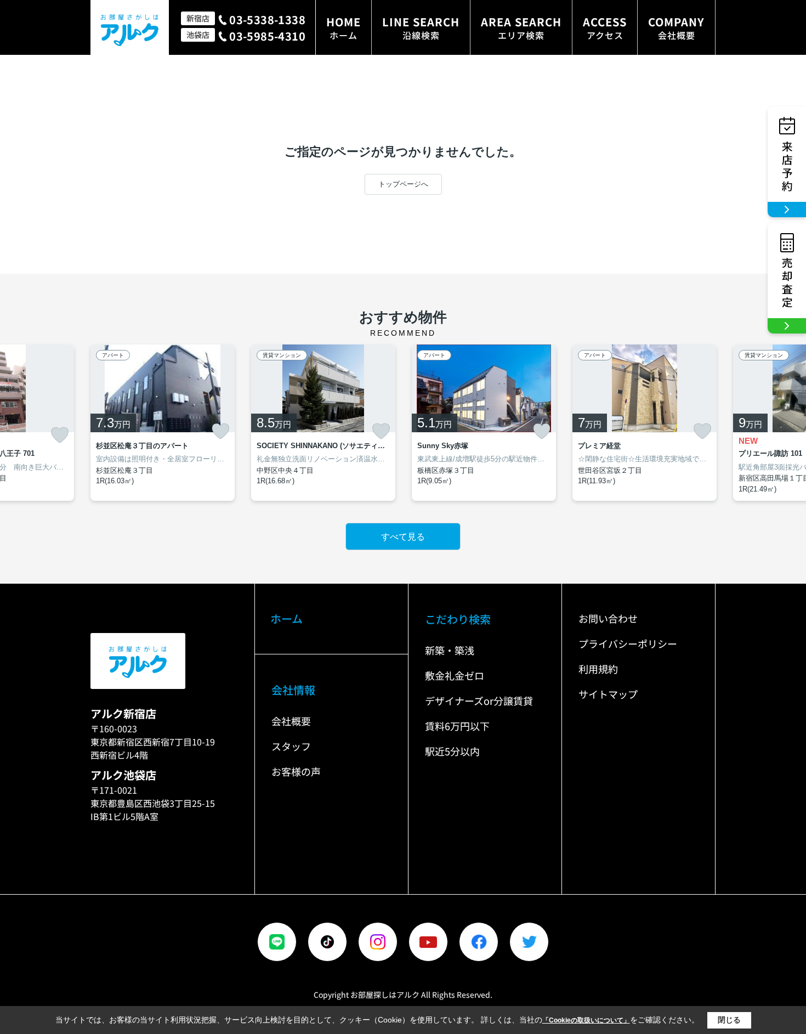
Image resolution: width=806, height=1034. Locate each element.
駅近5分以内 (452, 751)
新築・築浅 (449, 650)
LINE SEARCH (420, 28)
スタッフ (291, 746)
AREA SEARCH (521, 28)
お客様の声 (296, 771)
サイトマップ (608, 694)
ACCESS (605, 28)
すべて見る (403, 536)
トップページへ (403, 184)
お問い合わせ (608, 618)
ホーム (286, 618)
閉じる (729, 1019)
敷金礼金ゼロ (454, 675)
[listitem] (162, 422)
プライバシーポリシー (627, 643)
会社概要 (291, 721)
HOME (343, 28)
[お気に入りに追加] (60, 435)
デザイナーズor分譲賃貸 (479, 700)
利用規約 (598, 669)
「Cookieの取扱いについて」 (586, 1020)
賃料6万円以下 (457, 726)
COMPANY (676, 28)
